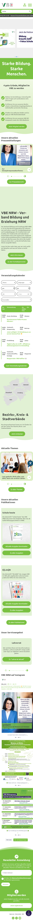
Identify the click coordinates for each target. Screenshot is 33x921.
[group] (16, 158)
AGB (23, 914)
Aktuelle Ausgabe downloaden (16, 546)
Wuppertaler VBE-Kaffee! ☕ (17, 358)
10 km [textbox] (20, 294)
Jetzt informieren (16, 255)
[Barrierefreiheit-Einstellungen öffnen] (30, 463)
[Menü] (30, 4)
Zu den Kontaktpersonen (16, 262)
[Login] (24, 4)
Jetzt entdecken (17, 434)
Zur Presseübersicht (16, 182)
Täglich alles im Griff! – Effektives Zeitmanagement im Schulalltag (18, 345)
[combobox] (8, 282)
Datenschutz (18, 914)
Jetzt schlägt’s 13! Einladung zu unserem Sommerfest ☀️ (19, 333)
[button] (15, 56)
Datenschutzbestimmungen (21, 878)
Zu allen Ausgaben (16, 553)
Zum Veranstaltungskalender (16, 366)
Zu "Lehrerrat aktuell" (16, 659)
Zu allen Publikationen (16, 622)
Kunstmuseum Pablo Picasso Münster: (17, 320)
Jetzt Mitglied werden (16, 126)
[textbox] (8, 282)
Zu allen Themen (16, 489)
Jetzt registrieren (16, 905)
